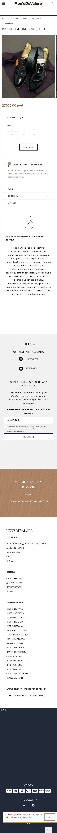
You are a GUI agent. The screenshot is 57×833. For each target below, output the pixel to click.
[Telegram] (33, 805)
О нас (9, 557)
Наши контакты (14, 552)
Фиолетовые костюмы (17, 674)
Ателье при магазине (16, 548)
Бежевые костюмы (15, 613)
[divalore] (28, 4)
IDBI (28, 822)
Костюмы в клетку (15, 622)
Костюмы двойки (15, 626)
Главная (5, 19)
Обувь (15, 19)
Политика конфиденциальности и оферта (26, 544)
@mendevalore (31, 368)
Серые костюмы (14, 656)
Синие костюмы (14, 665)
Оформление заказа (16, 578)
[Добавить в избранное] (21, 118)
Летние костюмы (15, 643)
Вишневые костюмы (16, 618)
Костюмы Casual (15, 609)
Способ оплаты (14, 587)
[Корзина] (52, 3)
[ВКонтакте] (24, 805)
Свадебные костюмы (16, 652)
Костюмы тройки (15, 669)
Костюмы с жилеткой (17, 661)
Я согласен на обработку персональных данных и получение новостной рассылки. (27, 429)
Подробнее (26, 817)
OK (49, 817)
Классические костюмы (18, 635)
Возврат (10, 591)
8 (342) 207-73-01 (37, 695)
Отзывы (10, 561)
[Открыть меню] (4, 3)
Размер (9, 125)
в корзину (28, 147)
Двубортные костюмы (17, 630)
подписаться (28, 437)
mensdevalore (31, 359)
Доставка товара (14, 583)
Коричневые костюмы (17, 639)
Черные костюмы (15, 678)
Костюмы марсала (15, 648)
